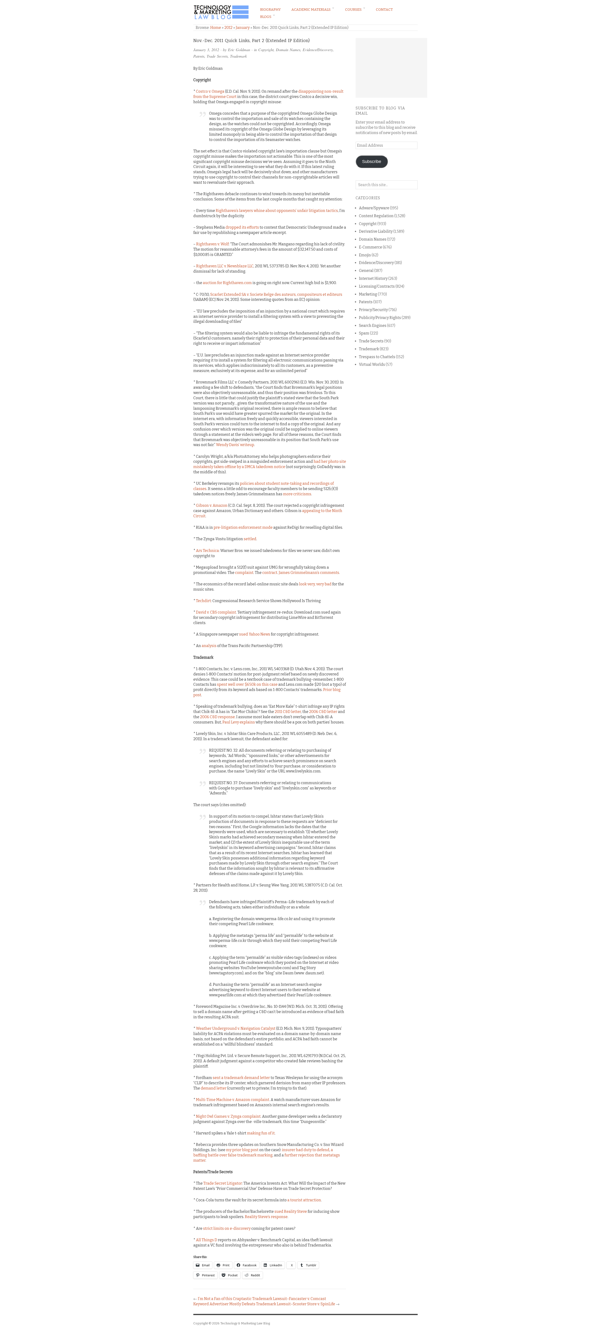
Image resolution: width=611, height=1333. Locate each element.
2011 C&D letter (288, 711)
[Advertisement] (391, 68)
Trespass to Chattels (377, 357)
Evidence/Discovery (318, 49)
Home (215, 27)
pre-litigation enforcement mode (243, 527)
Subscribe (371, 161)
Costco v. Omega (210, 91)
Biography (270, 9)
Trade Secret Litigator (222, 1183)
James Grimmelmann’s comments (309, 572)
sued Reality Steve (290, 1211)
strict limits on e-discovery (227, 1228)
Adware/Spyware (374, 208)
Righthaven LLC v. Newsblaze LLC (224, 266)
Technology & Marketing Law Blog (245, 1323)
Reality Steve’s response (266, 1216)
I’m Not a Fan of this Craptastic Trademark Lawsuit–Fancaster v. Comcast (262, 1298)
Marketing (368, 294)
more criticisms (297, 494)
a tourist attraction (304, 1200)
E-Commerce (370, 247)
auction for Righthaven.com (227, 283)
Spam (364, 333)
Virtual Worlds (372, 364)
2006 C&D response (217, 717)
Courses (353, 9)
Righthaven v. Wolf (212, 244)
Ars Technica (207, 550)
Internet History (373, 278)
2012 (228, 27)
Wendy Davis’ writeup (235, 445)
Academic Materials (311, 9)
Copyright (266, 49)
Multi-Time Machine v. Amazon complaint (232, 1099)
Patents (198, 56)
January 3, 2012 (206, 49)
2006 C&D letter (323, 711)
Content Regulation (376, 216)
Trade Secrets (217, 56)
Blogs (265, 17)
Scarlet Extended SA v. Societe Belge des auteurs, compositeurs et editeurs (276, 294)
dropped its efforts (242, 227)
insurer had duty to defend (305, 1150)
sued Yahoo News (254, 634)
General (366, 270)
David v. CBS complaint (216, 612)
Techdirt (203, 601)
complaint (244, 572)
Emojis (365, 255)
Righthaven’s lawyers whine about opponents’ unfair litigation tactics (277, 210)
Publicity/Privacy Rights (380, 317)
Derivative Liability (376, 231)
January (243, 27)
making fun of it (261, 1133)
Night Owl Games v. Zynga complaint (228, 1116)
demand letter (213, 1088)
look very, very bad (315, 584)
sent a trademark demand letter (241, 1077)
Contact (384, 9)
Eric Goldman (239, 49)
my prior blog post (242, 1150)
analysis (209, 645)
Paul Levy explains (238, 722)
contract (269, 572)
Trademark (238, 56)
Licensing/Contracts (377, 286)
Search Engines (372, 325)
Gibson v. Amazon (211, 505)
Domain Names (288, 49)
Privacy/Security (373, 310)
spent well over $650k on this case (247, 684)
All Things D (206, 1240)
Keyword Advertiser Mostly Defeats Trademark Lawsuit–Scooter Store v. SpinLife (264, 1304)
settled (250, 539)
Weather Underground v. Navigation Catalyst (235, 1028)
